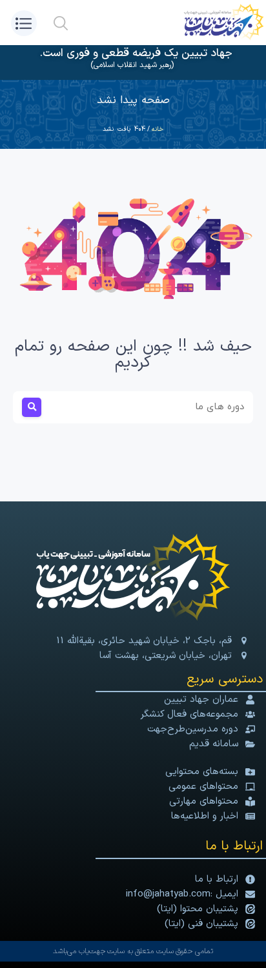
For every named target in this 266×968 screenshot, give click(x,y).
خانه (157, 129)
